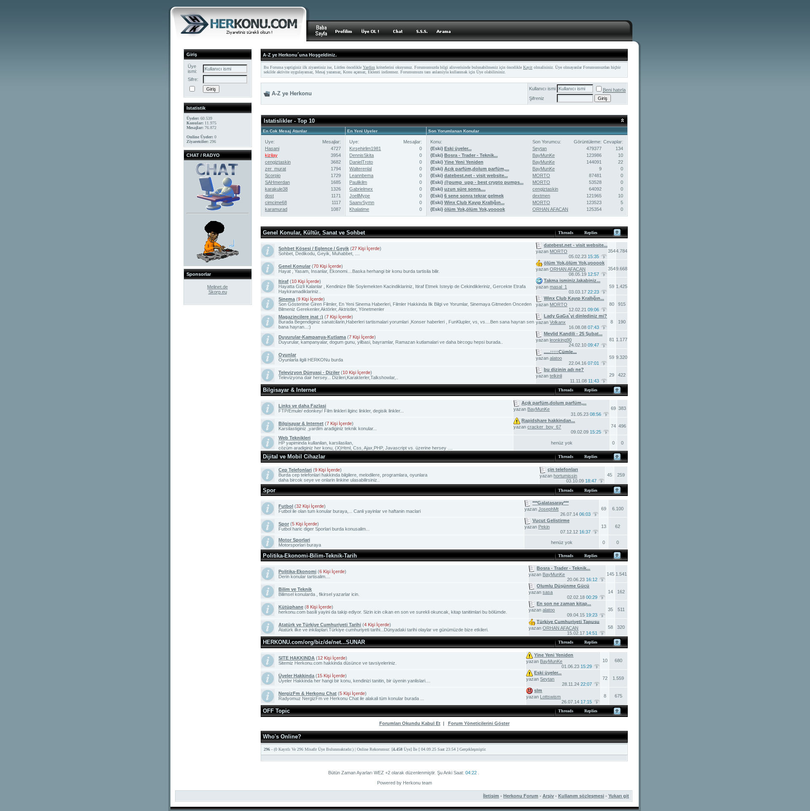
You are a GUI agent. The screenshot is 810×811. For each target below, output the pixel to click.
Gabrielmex (361, 188)
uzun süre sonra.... (465, 188)
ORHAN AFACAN (550, 209)
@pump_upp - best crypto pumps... (484, 182)
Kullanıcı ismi (542, 88)
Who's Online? (282, 736)
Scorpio (273, 175)
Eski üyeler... (458, 148)
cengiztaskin (278, 161)
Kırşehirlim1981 (365, 148)
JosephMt (548, 509)
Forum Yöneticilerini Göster (479, 723)
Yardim (369, 67)
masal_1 (558, 286)
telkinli (556, 375)
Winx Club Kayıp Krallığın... (474, 202)
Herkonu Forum (520, 795)
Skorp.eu (217, 291)
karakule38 (276, 188)
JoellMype (359, 195)
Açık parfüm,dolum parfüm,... (476, 168)
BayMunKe (543, 155)
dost (269, 195)
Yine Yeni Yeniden (463, 161)
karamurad (276, 209)
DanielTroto (361, 161)
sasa (548, 592)
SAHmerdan (277, 182)
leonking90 (561, 339)
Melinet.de (217, 286)
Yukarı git (618, 795)
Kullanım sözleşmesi (581, 795)
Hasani (272, 148)
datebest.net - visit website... (476, 175)
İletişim (491, 795)
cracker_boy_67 (544, 426)
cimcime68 (276, 202)
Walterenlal (360, 168)
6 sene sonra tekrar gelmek (474, 195)
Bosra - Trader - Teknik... (471, 155)
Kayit (527, 67)
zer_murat (275, 168)
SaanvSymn (361, 202)
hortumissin (565, 475)
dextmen (541, 195)
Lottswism (550, 696)
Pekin (544, 526)
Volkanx (558, 322)
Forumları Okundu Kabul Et (409, 723)
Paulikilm (358, 182)
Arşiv (548, 795)
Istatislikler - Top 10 (289, 121)
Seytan (539, 148)
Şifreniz (536, 98)
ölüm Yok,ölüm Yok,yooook (474, 209)
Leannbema (361, 175)
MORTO (541, 175)
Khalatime (359, 209)
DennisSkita (361, 155)
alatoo (556, 358)
